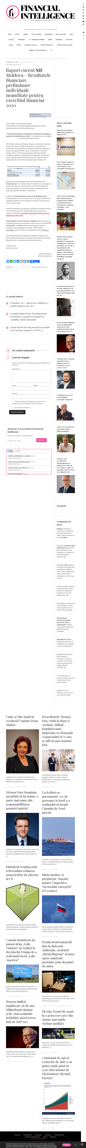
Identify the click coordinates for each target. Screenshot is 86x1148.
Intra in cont (41, 29)
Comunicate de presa (30, 45)
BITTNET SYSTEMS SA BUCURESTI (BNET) (21, 462)
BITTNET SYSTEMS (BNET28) (18, 474)
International (48, 34)
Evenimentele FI (52, 29)
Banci (71, 34)
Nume (14, 385)
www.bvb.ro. (45, 230)
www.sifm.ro (10, 230)
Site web (14, 393)
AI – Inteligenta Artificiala (37, 39)
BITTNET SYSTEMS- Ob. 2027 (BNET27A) (21, 468)
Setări (75, 1145)
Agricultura (59, 39)
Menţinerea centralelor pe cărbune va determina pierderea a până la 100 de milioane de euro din (65, 533)
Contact (45, 1137)
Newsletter (48, 1135)
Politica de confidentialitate (32, 1137)
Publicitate (53, 1137)
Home (10, 34)
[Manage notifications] (82, 1144)
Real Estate (69, 39)
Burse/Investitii (61, 34)
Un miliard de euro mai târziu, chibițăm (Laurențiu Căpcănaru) (65, 397)
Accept (66, 1145)
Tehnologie (22, 39)
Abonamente (38, 1135)
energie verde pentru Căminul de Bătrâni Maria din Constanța (65, 624)
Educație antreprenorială (64, 45)
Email (35, 385)
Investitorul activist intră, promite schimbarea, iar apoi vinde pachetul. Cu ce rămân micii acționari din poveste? (66, 290)
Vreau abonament (29, 29)
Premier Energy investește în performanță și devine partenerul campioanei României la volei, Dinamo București (65, 590)
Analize (50, 39)
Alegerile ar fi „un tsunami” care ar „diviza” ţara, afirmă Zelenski (65, 692)
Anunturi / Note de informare (38, 50)
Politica (26, 34)
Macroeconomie (36, 34)
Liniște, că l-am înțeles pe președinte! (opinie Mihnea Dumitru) (65, 429)
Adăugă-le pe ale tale (41, 350)
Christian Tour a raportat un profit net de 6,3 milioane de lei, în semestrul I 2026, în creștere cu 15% (65, 363)
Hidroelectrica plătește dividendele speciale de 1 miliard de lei (65, 132)
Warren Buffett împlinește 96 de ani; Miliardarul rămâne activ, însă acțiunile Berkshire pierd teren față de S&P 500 (66, 326)
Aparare (11, 45)
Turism (19, 45)
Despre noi (17, 1135)
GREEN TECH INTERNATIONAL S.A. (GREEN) (22, 456)
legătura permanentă (12, 269)
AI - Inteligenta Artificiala (57, 1006)
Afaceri (17, 34)
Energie (12, 39)
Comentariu (16, 369)
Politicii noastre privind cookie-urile (47, 1147)
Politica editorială (59, 1135)
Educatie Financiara (47, 45)
